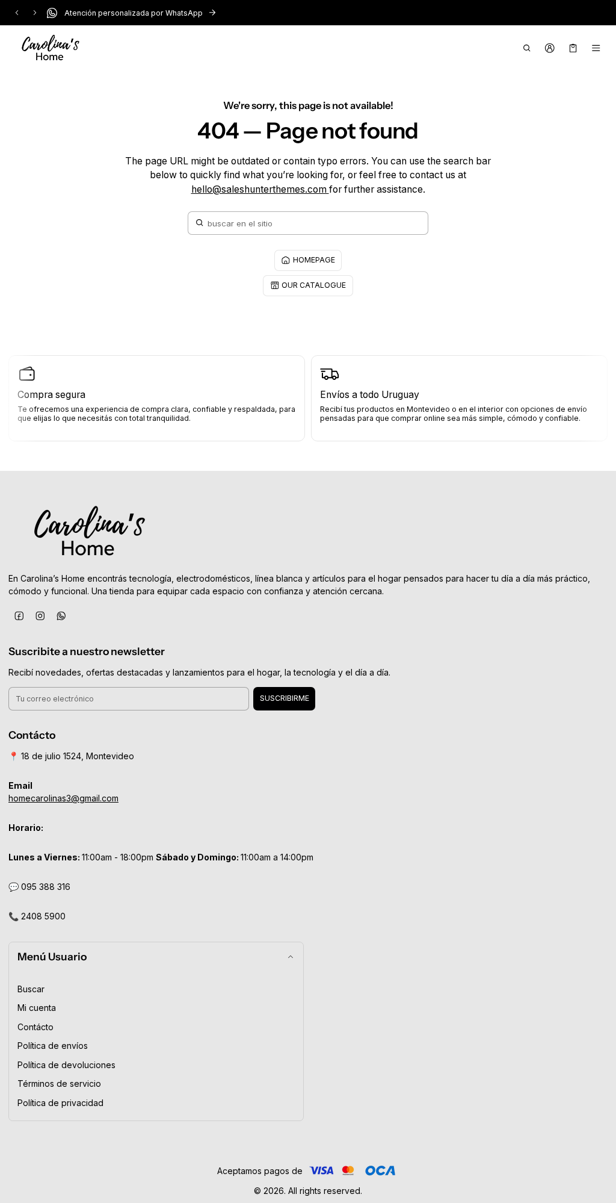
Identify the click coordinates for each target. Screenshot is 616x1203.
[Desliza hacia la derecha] (34, 12)
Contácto (35, 1027)
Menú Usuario (52, 956)
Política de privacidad (60, 1103)
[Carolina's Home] (50, 48)
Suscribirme (284, 698)
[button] (526, 48)
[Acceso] (550, 48)
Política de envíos (52, 1045)
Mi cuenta (36, 1007)
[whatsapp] (61, 616)
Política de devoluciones (66, 1065)
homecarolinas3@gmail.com (63, 798)
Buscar (31, 989)
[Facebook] (18, 616)
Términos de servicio (59, 1083)
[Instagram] (40, 616)
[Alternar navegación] (596, 48)
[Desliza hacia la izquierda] (16, 12)
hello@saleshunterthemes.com (260, 189)
